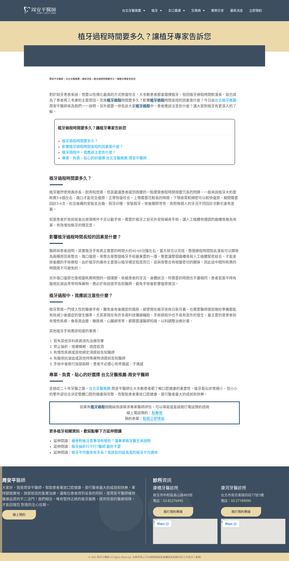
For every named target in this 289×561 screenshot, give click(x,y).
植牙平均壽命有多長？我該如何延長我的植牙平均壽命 (115, 452)
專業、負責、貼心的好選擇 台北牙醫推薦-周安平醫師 (104, 158)
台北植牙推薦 (225, 100)
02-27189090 (241, 501)
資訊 (162, 480)
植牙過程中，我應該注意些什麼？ (89, 152)
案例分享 (217, 10)
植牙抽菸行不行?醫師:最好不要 (96, 446)
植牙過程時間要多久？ (80, 141)
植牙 (154, 10)
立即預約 (255, 10)
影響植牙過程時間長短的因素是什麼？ (92, 147)
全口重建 (174, 10)
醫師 (13, 480)
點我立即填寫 (153, 418)
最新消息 (236, 10)
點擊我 (157, 413)
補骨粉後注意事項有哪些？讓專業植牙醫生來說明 (111, 441)
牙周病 (196, 10)
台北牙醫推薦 (131, 10)
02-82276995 (173, 501)
